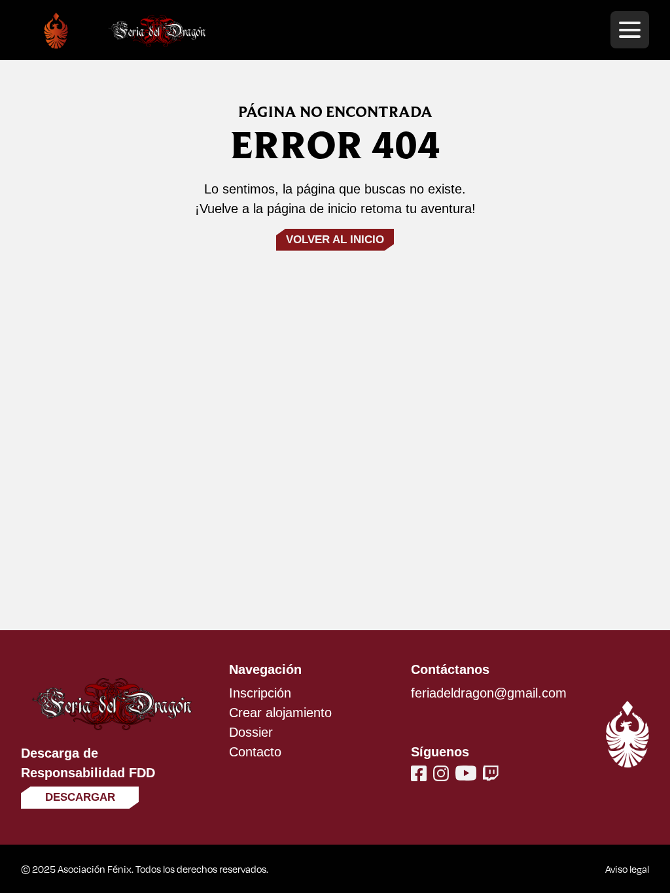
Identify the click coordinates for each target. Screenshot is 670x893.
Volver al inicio (335, 239)
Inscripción (260, 693)
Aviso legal (627, 869)
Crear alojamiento (280, 712)
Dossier (251, 732)
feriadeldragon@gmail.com (489, 693)
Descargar (80, 797)
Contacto (255, 752)
